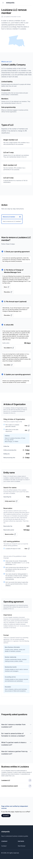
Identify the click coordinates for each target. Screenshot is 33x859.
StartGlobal (21, 846)
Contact (4, 846)
